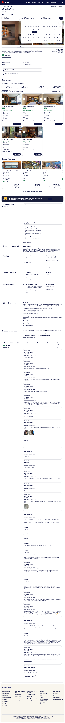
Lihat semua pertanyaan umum (29, 337)
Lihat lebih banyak (27, 262)
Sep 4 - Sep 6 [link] (56, 87)
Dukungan (47, 2)
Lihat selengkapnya (27, 242)
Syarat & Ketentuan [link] (43, 693)
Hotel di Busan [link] (13, 680)
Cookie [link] (41, 697)
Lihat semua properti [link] (8, 6)
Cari (61, 18)
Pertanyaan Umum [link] (18, 696)
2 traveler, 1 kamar (47, 18)
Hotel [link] (3, 680)
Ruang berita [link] (29, 696)
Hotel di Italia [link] (4, 705)
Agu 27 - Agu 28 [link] (24, 87)
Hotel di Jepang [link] (5, 699)
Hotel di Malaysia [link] (5, 695)
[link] (60, 6)
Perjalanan (53, 2)
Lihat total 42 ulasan (6, 57)
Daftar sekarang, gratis (57, 198)
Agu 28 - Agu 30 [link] (40, 87)
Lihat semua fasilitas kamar (29, 296)
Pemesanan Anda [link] (18, 694)
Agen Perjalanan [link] (30, 700)
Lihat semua (4, 66)
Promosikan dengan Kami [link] (32, 698)
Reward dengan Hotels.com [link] (58, 699)
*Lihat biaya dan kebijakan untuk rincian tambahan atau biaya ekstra (36, 267)
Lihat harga (17, 123)
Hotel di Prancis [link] (5, 711)
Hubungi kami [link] (17, 698)
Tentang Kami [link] (55, 693)
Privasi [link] (41, 695)
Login (62, 2)
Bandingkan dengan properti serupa (33, 191)
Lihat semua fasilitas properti (29, 279)
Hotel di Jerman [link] (5, 703)
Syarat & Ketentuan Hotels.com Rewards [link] (44, 703)
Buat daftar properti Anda (37, 2)
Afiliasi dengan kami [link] (31, 694)
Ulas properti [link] (17, 700)
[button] (28, 29)
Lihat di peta (26, 223)
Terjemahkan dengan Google (29, 355)
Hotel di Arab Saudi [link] (5, 701)
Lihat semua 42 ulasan (30, 676)
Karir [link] (53, 695)
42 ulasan (5, 347)
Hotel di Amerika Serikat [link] (6, 697)
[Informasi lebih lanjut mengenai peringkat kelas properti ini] (5, 11)
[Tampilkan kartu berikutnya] (63, 175)
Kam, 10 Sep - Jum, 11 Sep (29, 18)
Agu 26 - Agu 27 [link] (8, 87)
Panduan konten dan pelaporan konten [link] (44, 700)
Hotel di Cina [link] (4, 707)
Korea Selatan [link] (7, 680)
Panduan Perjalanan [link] (56, 697)
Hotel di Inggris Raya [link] (6, 709)
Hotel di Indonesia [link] (5, 693)
